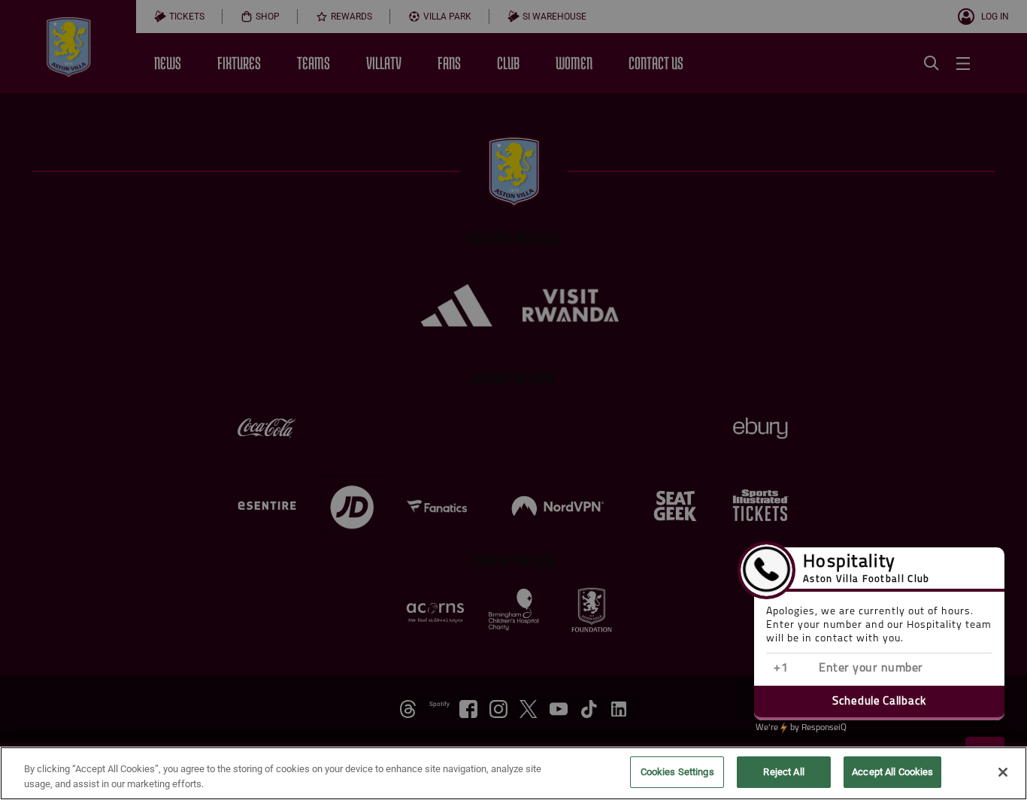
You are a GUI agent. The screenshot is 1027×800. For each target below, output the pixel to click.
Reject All (783, 771)
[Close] (1002, 772)
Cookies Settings (677, 771)
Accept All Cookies (892, 771)
